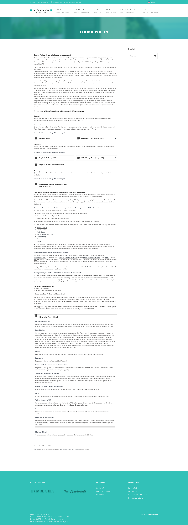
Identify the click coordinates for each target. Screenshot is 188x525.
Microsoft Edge (41, 237)
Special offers (101, 488)
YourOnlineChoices (40, 257)
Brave (39, 239)
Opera (39, 241)
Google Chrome (42, 227)
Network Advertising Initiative (68, 257)
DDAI (35, 259)
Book (97, 11)
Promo (111, 11)
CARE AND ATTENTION (137, 494)
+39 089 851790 (57, 2)
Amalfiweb (153, 514)
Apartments (81, 11)
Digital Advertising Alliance (91, 257)
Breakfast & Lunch (129, 11)
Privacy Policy (133, 488)
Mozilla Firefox (41, 230)
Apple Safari (41, 232)
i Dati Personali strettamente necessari (70, 449)
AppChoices (91, 267)
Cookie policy (133, 491)
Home (62, 11)
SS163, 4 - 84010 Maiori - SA (39, 2)
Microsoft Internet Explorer (45, 234)
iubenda (36, 449)
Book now (100, 494)
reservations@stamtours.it (73, 2)
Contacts (150, 11)
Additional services (103, 491)
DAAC (107, 257)
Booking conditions (135, 498)
